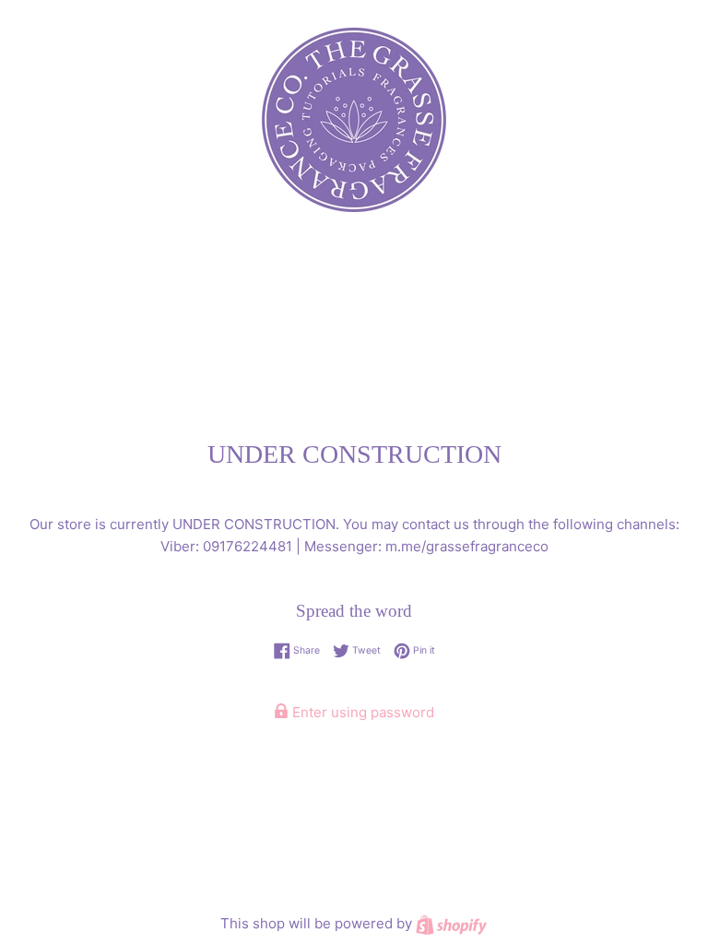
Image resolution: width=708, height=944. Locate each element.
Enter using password (361, 712)
